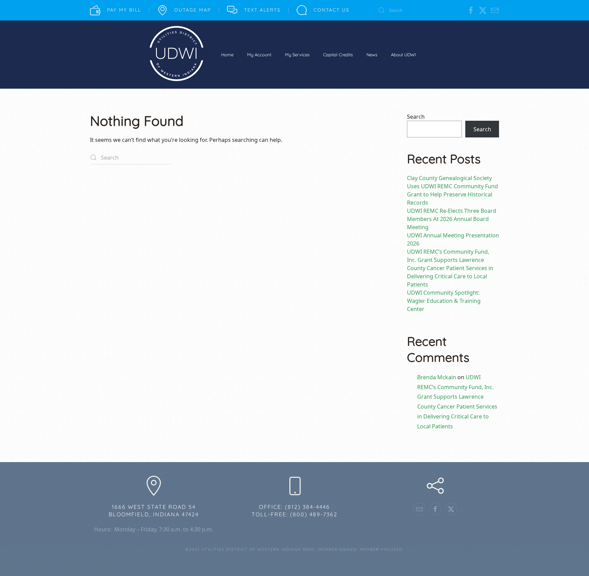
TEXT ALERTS (262, 10)
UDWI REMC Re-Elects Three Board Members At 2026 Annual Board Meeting (451, 219)
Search (416, 116)
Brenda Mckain (436, 377)
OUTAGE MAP (192, 10)
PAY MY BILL (124, 10)
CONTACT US (331, 10)
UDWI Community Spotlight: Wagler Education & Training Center (444, 301)
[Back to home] (176, 54)
